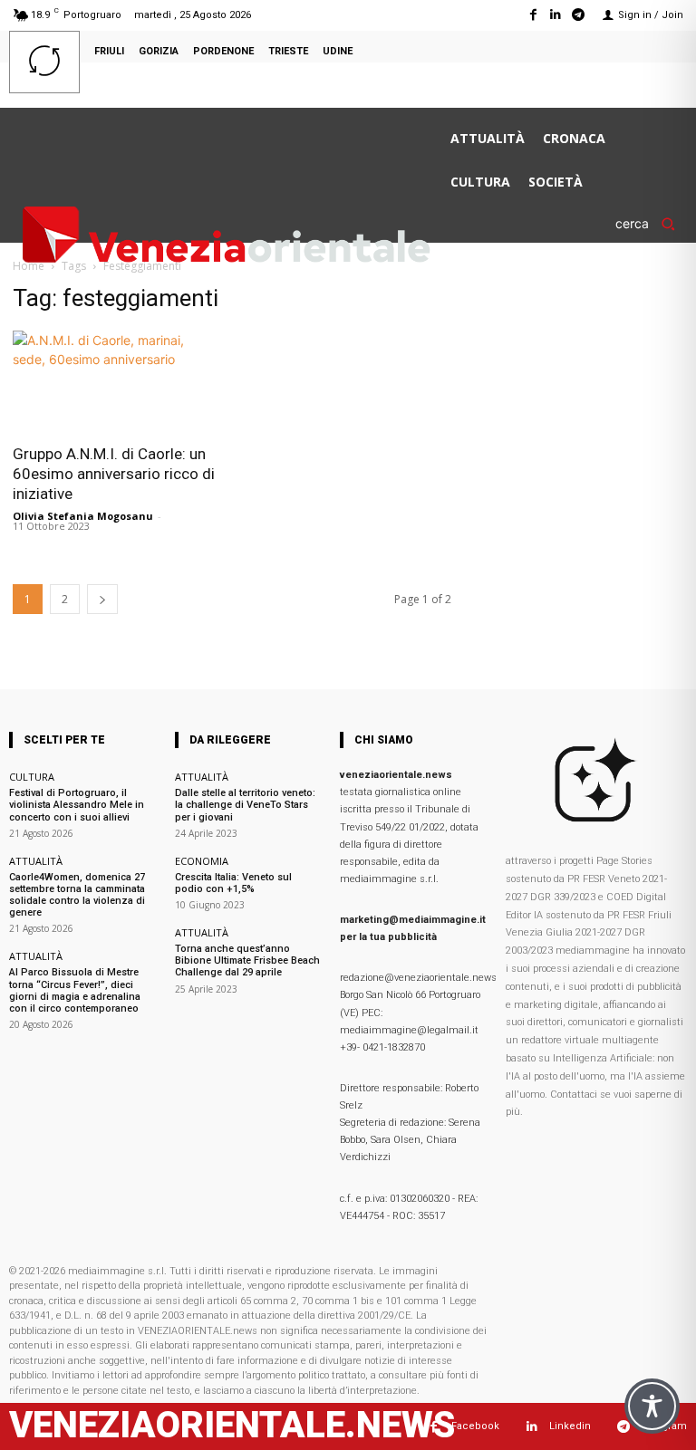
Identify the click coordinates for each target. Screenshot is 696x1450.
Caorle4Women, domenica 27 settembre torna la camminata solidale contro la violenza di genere (77, 895)
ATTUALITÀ (36, 861)
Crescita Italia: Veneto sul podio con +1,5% (233, 883)
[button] (651, 224)
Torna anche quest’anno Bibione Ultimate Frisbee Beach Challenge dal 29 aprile (247, 960)
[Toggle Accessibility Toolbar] (652, 1406)
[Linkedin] (556, 15)
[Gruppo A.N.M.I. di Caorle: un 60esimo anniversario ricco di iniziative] (116, 382)
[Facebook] (532, 15)
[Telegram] (578, 15)
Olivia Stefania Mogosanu (83, 516)
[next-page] (102, 599)
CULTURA (31, 777)
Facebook (475, 1426)
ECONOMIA (201, 861)
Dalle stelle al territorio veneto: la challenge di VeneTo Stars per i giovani (245, 804)
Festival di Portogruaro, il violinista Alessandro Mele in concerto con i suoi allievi (76, 804)
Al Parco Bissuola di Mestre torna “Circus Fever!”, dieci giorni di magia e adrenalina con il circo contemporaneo (74, 990)
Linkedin (570, 1426)
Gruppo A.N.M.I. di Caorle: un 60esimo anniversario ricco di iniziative (114, 474)
